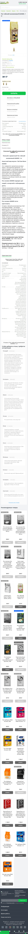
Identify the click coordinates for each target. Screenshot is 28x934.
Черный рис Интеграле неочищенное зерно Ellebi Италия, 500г (20, 751)
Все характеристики (22, 121)
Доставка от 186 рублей (13, 97)
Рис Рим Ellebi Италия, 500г (7, 749)
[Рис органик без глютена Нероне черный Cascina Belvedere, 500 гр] (7, 618)
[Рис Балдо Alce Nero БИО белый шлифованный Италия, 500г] (20, 680)
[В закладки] (25, 55)
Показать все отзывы (14, 502)
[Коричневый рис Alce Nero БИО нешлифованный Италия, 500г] (20, 649)
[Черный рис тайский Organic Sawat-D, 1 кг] (20, 773)
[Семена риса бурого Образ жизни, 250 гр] (7, 588)
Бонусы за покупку (12, 109)
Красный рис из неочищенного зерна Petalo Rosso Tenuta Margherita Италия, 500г (7, 814)
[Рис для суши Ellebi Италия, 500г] (7, 866)
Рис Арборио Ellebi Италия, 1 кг (20, 845)
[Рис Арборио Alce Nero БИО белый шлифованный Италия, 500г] (7, 680)
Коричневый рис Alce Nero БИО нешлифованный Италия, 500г (20, 659)
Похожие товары (6, 148)
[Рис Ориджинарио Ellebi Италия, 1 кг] (20, 712)
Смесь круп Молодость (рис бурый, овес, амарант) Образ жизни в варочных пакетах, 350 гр (20, 565)
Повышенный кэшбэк (13, 103)
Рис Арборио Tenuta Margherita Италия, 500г (7, 846)
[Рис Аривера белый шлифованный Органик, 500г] (20, 618)
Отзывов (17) (5, 145)
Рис (18, 11)
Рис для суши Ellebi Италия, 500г (7, 875)
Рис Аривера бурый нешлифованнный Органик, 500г (7, 659)
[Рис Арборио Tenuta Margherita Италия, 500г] (7, 836)
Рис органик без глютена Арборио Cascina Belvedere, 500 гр (7, 529)
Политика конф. (11, 903)
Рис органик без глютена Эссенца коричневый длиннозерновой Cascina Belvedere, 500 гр (20, 530)
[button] (23, 2)
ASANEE (11, 60)
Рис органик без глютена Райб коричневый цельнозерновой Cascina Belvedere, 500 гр (7, 565)
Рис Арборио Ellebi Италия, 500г (7, 720)
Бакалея (9, 11)
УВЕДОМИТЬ (7, 542)
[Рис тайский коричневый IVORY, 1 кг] (20, 588)
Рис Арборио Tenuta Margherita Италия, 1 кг (7, 783)
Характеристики (6, 142)
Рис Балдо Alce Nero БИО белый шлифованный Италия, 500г (20, 690)
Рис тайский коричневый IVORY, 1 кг (20, 597)
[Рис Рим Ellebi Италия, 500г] (7, 741)
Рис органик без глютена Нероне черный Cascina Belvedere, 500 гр (7, 628)
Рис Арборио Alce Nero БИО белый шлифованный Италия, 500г (7, 690)
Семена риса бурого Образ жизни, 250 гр (7, 597)
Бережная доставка (12, 115)
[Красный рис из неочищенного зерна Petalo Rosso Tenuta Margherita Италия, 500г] (7, 803)
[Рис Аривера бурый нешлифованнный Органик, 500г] (7, 649)
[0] (21, 932)
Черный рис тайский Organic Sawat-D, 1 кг (20, 783)
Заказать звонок (22, 3)
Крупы (13, 11)
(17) (13, 55)
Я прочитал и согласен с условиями (13, 903)
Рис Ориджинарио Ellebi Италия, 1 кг (20, 720)
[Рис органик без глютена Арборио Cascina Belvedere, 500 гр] (7, 519)
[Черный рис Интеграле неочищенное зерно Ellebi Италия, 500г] (20, 741)
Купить (14, 93)
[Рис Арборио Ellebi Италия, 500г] (7, 712)
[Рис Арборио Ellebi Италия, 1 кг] (20, 836)
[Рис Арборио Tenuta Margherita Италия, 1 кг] (7, 773)
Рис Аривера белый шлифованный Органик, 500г (20, 628)
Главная (3, 11)
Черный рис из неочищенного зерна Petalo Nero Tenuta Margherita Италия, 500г (20, 814)
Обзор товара (6, 139)
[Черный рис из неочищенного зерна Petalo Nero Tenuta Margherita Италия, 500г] (20, 803)
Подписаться (22, 900)
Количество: (5, 87)
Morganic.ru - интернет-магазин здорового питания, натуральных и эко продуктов (14, 922)
